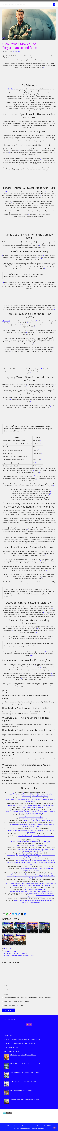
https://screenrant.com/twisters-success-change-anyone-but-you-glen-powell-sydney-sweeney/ (35, 902)
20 (52, 608)
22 (53, 636)
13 (16, 391)
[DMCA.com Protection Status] (7, 1113)
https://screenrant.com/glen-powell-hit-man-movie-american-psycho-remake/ (37, 869)
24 (52, 675)
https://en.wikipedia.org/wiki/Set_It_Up (34, 819)
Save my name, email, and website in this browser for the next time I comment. (27, 998)
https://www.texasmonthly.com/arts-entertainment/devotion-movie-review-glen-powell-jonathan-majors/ (31, 890)
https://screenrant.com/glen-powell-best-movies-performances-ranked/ (31, 794)
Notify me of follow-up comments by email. (17, 1001)
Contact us (36, 1126)
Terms (30, 1126)
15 (17, 512)
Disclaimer (24, 1126)
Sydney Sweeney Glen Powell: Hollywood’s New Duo (19, 956)
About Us (43, 1126)
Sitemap (9, 1126)
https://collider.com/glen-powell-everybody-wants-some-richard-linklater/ (36, 837)
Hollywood (7, 949)
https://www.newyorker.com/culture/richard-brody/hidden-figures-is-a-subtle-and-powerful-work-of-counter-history (31, 812)
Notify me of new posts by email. (14, 1005)
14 (50, 489)
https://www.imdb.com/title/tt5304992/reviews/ (39, 821)
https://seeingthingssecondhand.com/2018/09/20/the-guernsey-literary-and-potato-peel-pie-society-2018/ (31, 856)
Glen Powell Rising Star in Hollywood (15, 953)
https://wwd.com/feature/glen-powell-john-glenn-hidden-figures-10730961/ (31, 805)
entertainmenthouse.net (14, 4)
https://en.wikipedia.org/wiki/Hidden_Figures (36, 807)
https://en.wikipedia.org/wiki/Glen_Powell (35, 796)
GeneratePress (40, 1129)
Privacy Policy (16, 1126)
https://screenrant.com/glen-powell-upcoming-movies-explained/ (37, 896)
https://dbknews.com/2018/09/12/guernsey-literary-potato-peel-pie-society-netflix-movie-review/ (36, 850)
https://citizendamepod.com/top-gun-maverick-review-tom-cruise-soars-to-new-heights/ (31, 831)
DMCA (49, 1126)
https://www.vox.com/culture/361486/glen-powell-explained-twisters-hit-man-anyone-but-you (31, 801)
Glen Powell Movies (10, 951)
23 (35, 665)
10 (36, 320)
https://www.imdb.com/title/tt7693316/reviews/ (39, 893)
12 (44, 384)
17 (45, 555)
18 (40, 560)
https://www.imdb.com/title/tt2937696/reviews (31, 845)
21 (48, 626)
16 (28, 520)
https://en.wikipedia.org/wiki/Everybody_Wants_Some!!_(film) (31, 842)
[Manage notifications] (54, 1128)
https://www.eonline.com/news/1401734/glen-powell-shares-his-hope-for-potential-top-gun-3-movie (31, 825)
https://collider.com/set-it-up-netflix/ (31, 817)
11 (10, 339)
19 (41, 578)
